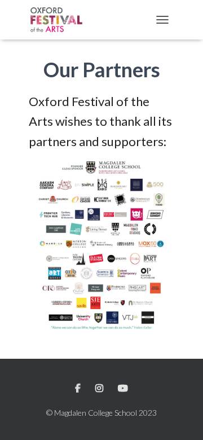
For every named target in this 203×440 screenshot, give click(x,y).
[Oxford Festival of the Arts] (61, 20)
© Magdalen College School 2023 (101, 412)
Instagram (100, 389)
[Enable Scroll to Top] (180, 417)
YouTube (123, 389)
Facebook (78, 389)
